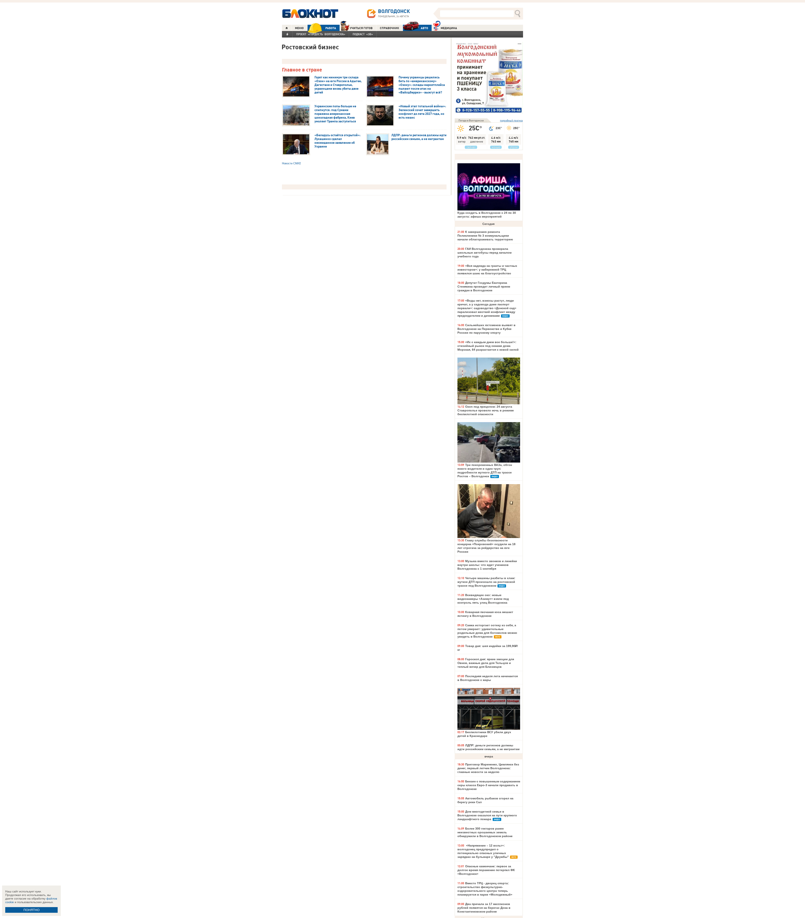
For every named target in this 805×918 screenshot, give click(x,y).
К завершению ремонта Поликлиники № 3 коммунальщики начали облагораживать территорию (485, 235)
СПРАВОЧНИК (389, 28)
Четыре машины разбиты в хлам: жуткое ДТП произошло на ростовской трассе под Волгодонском (486, 581)
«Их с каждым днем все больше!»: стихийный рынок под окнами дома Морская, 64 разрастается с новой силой (488, 345)
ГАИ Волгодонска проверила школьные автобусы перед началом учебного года (484, 252)
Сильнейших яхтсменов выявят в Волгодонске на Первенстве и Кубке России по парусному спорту (486, 328)
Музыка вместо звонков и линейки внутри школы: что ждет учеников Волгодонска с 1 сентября (487, 564)
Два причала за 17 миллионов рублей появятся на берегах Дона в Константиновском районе (483, 907)
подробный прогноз (511, 120)
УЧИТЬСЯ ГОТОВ (361, 28)
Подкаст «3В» (363, 34)
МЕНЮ (299, 28)
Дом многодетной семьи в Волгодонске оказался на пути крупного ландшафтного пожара (487, 815)
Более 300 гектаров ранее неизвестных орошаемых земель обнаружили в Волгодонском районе (485, 832)
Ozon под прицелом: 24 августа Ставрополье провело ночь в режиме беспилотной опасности (485, 410)
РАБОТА (330, 28)
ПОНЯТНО (31, 910)
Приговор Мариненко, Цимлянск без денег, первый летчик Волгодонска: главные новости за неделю (488, 768)
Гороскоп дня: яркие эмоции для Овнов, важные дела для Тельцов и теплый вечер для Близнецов (485, 662)
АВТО (424, 28)
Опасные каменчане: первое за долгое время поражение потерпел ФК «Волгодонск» (486, 870)
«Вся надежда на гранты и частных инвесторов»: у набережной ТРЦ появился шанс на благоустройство (487, 269)
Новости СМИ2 (291, 163)
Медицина (449, 28)
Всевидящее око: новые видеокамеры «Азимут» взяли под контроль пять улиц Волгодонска (483, 598)
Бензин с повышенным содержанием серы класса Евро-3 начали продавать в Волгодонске (488, 785)
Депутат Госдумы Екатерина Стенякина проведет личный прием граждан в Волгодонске (483, 286)
